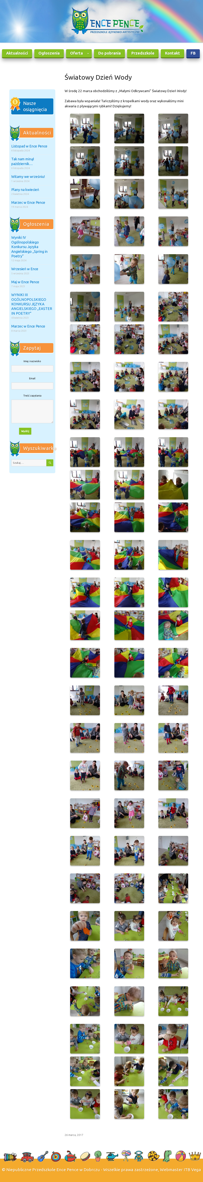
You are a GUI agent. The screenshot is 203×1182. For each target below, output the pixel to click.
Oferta (76, 53)
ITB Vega (192, 1169)
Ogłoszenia (49, 53)
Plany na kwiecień (25, 190)
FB (193, 53)
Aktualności (17, 53)
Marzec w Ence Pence (28, 202)
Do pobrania (109, 53)
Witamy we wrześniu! (28, 176)
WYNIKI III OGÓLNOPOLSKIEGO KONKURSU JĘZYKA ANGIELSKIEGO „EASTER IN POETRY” (31, 304)
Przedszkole (142, 53)
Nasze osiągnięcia (35, 106)
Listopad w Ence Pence (29, 146)
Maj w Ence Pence (25, 282)
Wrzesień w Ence (24, 269)
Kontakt (172, 53)
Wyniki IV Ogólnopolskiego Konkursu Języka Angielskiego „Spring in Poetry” (29, 246)
